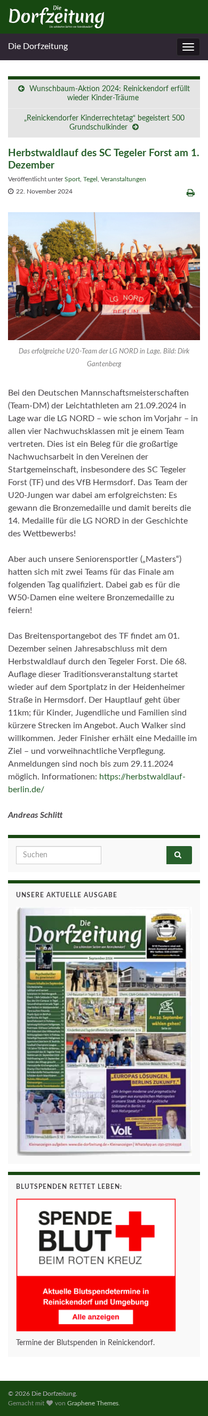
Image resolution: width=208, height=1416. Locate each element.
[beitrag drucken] (191, 193)
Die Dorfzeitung (38, 46)
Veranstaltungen (123, 179)
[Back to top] (184, 1392)
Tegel (90, 179)
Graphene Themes (92, 1403)
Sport (72, 179)
